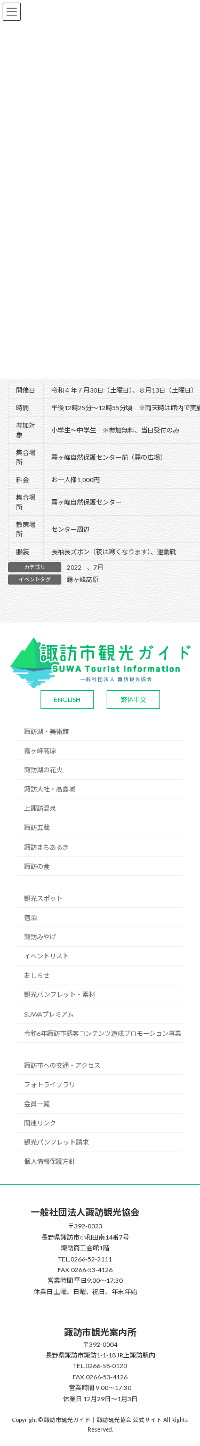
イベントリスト (46, 956)
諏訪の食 (37, 866)
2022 (74, 567)
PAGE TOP (185, 1392)
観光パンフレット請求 (56, 1142)
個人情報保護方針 (49, 1161)
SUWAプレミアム (49, 1014)
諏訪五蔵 (37, 828)
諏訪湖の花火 (43, 770)
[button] (67, 699)
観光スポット (43, 898)
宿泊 (30, 918)
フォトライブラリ (49, 1085)
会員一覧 (37, 1104)
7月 (98, 567)
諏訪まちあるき (46, 847)
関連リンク (40, 1123)
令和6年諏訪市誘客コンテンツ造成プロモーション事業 (102, 1033)
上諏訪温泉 (40, 808)
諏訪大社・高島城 (49, 789)
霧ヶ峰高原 (83, 580)
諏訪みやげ (40, 937)
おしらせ (37, 975)
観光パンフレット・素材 (59, 994)
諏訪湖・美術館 (46, 732)
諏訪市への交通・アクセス (62, 1065)
